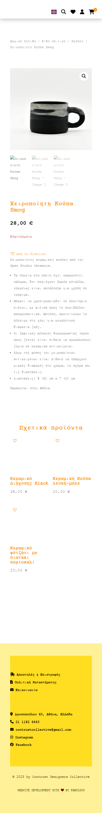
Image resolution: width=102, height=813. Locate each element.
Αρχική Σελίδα (23, 41)
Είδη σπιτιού (54, 41)
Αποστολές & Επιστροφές (38, 674)
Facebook (23, 745)
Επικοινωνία (26, 690)
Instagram (24, 737)
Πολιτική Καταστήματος (35, 682)
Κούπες (77, 41)
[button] (83, 76)
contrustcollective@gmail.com (43, 729)
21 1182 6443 (27, 722)
